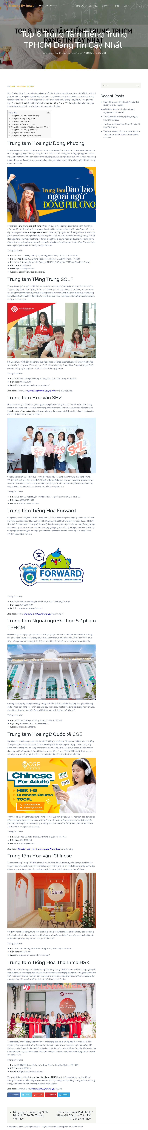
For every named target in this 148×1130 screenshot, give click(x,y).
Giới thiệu (93, 6)
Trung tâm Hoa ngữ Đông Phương (25, 115)
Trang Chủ (79, 6)
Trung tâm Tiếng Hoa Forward (23, 124)
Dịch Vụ (105, 6)
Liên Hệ (127, 6)
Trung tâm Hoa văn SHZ (21, 121)
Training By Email (21, 5)
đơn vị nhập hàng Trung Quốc (43, 1088)
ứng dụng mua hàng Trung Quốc (38, 614)
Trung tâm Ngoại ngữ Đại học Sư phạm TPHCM (30, 127)
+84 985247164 (45, 5)
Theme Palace (77, 1126)
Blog (117, 6)
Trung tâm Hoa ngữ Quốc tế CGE (24, 130)
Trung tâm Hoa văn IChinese (23, 132)
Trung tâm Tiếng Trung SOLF (23, 118)
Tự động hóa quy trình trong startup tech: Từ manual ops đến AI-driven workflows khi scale (121, 134)
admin (12, 86)
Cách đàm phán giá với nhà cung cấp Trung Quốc (38, 849)
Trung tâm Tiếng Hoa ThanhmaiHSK (26, 135)
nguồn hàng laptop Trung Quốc (41, 390)
